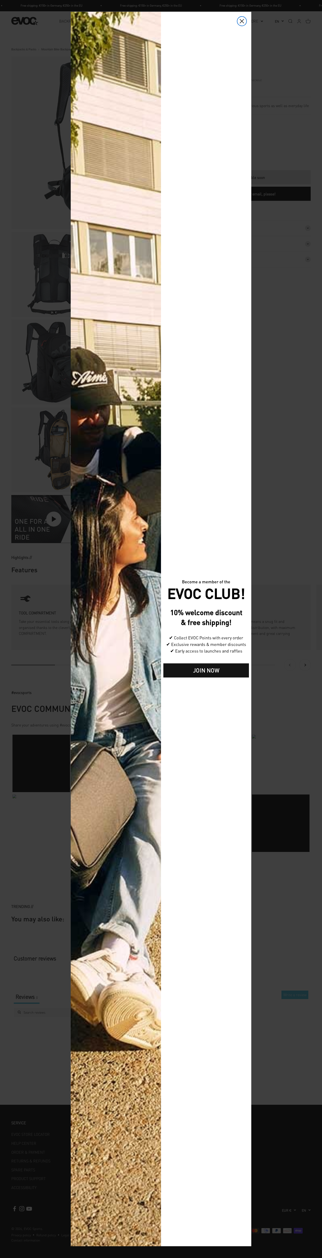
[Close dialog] (242, 21)
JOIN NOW (206, 670)
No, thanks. (206, 685)
